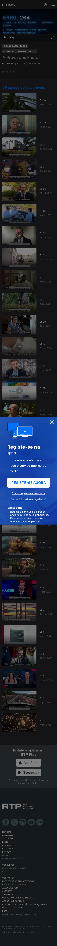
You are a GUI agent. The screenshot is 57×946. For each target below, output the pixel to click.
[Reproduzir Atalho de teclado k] (5, 942)
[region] (28, 473)
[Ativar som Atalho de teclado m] (12, 942)
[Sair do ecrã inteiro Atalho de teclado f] (52, 942)
